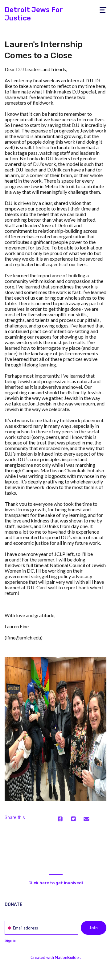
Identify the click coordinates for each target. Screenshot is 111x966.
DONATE (14, 904)
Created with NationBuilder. (56, 957)
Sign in (10, 940)
